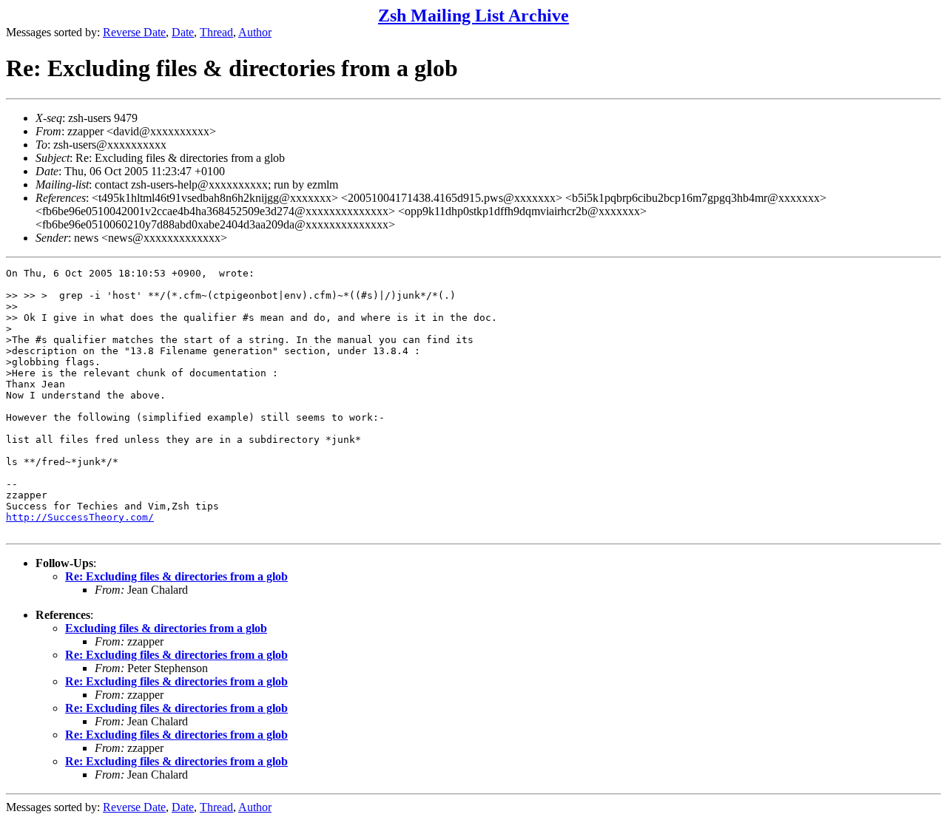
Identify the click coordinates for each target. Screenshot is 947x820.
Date (183, 32)
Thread (216, 32)
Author (255, 32)
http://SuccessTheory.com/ (80, 517)
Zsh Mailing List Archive (473, 15)
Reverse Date (134, 32)
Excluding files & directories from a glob (166, 628)
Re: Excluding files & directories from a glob (176, 576)
